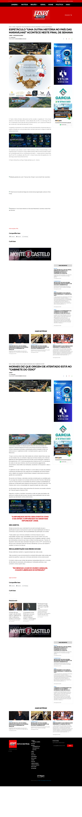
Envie (70, 745)
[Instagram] (11, 1)
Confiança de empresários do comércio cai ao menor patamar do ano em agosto (62, 312)
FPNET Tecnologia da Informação (44, 780)
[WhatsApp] (72, 39)
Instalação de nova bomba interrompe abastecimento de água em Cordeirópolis (63, 283)
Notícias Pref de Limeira (18, 35)
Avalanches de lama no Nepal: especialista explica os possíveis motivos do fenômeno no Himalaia (62, 271)
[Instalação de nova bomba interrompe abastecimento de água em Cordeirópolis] (41, 338)
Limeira (13, 26)
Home (10, 26)
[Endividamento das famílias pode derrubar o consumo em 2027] (63, 338)
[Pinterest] (69, 39)
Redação (13, 37)
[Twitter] (66, 39)
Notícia (55, 268)
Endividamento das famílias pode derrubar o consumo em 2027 (63, 294)
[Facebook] (9, 1)
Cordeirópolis (57, 281)
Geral (55, 291)
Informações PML (13, 228)
